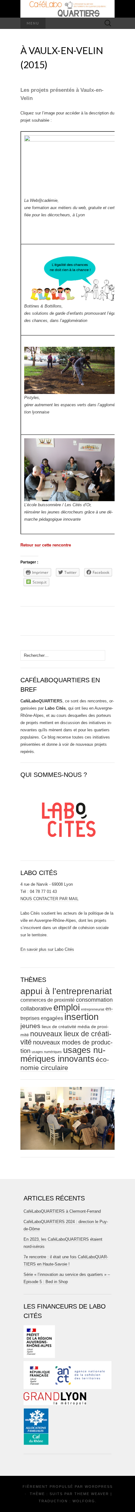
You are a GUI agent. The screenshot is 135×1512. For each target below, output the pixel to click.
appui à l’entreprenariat (66, 991)
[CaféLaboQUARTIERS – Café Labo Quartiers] (67, 9)
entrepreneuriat (92, 1009)
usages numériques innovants (62, 1054)
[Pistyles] (71, 370)
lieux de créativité (59, 1026)
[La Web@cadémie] (71, 165)
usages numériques (47, 1052)
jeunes (30, 1025)
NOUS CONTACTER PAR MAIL (49, 898)
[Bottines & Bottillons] (71, 275)
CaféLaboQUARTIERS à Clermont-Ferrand (62, 1211)
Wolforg (84, 1501)
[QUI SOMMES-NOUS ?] (67, 817)
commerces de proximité (47, 1000)
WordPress (99, 1486)
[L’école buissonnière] (71, 469)
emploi (66, 1007)
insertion (81, 1016)
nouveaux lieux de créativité (65, 1038)
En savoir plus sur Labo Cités (47, 949)
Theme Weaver (91, 1494)
